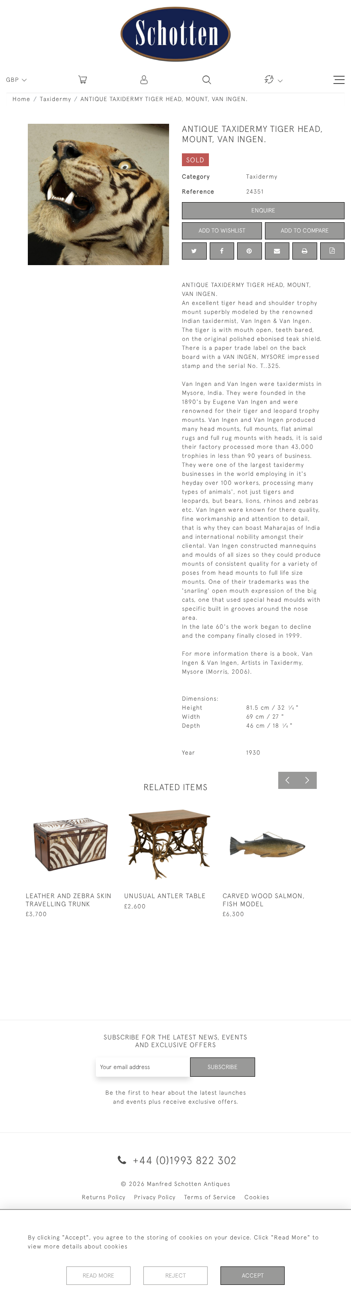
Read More (98, 1275)
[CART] (83, 79)
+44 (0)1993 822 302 (183, 1160)
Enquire (263, 210)
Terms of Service (210, 1197)
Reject (175, 1275)
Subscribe (223, 1066)
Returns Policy (103, 1197)
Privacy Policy (155, 1197)
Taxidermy (55, 99)
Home (21, 99)
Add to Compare (305, 230)
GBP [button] (13, 79)
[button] (145, 79)
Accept (253, 1275)
